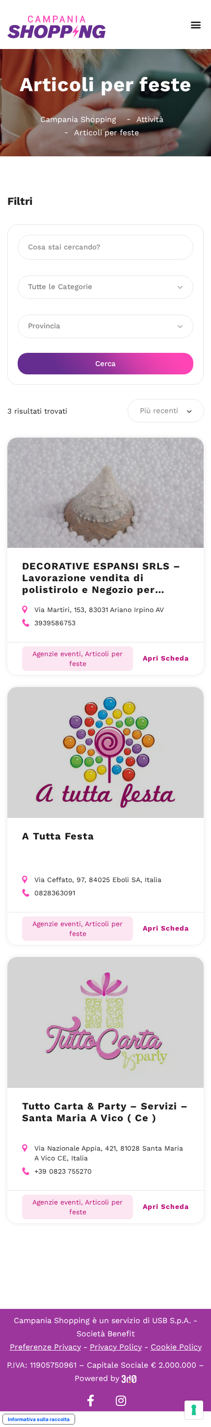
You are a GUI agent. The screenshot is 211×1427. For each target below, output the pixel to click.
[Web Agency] (129, 1378)
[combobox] (166, 410)
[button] (195, 25)
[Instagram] (121, 1400)
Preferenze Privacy (45, 1347)
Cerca (105, 363)
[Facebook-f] (90, 1400)
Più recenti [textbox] (159, 410)
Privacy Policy (116, 1347)
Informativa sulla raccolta (39, 1419)
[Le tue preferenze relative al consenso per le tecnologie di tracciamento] (194, 1410)
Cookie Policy (176, 1347)
